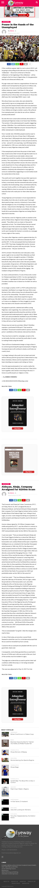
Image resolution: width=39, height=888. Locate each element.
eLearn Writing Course (9, 868)
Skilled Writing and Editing (10, 872)
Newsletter (5, 870)
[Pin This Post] (21, 63)
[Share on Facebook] (9, 63)
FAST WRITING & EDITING (10, 867)
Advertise (23, 881)
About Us (6, 881)
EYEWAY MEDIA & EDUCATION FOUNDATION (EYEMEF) (19, 865)
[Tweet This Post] (13, 63)
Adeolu (12, 31)
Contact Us (14, 881)
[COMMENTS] (30, 63)
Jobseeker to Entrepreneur (10, 873)
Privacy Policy (16, 883)
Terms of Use (31, 881)
